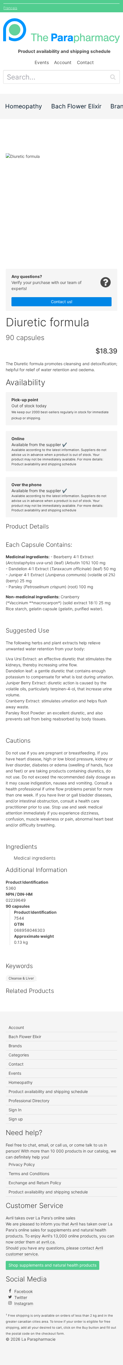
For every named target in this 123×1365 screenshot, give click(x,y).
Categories (19, 1054)
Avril (74, 1223)
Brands (15, 1045)
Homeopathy (23, 106)
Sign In (15, 1109)
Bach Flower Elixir (76, 106)
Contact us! (61, 301)
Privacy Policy (22, 1164)
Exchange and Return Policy (35, 1182)
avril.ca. (48, 1241)
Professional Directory (29, 1100)
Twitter (20, 1297)
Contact (85, 62)
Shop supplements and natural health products (52, 1265)
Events (42, 62)
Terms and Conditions (29, 1173)
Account (63, 62)
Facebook (23, 1291)
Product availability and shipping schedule (43, 464)
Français (10, 8)
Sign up (16, 1118)
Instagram (23, 1303)
